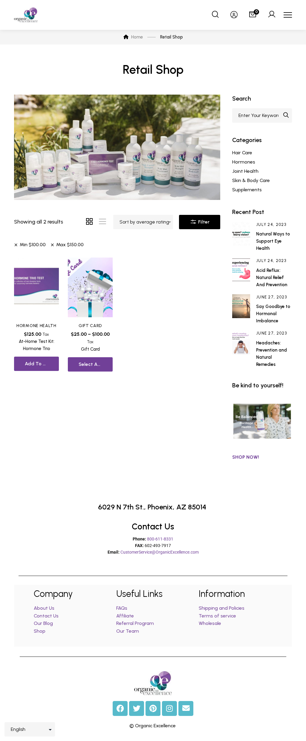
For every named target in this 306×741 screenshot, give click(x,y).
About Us (44, 608)
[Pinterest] (153, 708)
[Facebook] (120, 708)
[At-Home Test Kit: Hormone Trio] (36, 287)
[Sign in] (234, 15)
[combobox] (143, 222)
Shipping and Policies (221, 608)
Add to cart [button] (39, 363)
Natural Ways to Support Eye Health (273, 241)
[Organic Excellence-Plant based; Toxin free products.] (26, 14)
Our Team (127, 631)
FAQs (121, 608)
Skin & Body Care (251, 180)
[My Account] (271, 15)
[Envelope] (185, 708)
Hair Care (242, 152)
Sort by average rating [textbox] (144, 222)
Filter (203, 222)
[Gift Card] (90, 287)
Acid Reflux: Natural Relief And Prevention (271, 277)
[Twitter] (136, 708)
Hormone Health (36, 325)
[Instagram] (169, 708)
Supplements (247, 189)
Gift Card (90, 325)
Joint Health (245, 171)
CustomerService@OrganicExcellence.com (159, 552)
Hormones (243, 162)
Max (70, 244)
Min (33, 244)
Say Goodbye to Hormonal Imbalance (273, 313)
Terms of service (217, 616)
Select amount (95, 364)
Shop (39, 631)
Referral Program (135, 623)
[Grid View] (89, 222)
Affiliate (125, 616)
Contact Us (46, 616)
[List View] (102, 222)
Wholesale (210, 623)
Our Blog (43, 623)
